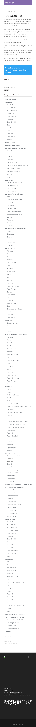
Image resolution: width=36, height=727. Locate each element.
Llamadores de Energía (14, 214)
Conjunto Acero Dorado (15, 309)
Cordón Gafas (11, 191)
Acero (9, 254)
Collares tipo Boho (13, 360)
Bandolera (10, 151)
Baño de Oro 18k (12, 354)
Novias (9, 329)
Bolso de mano (12, 154)
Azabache (10, 119)
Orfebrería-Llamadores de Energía (18, 484)
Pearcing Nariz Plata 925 (15, 620)
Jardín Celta (11, 476)
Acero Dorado (10, 99)
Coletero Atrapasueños (14, 490)
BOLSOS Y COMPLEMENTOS (15, 148)
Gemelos (10, 498)
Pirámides (10, 461)
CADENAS (9, 180)
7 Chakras (10, 104)
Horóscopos (11, 271)
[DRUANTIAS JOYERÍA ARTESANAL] (9, 3)
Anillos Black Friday (13, 395)
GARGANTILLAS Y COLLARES (16, 335)
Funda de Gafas (12, 162)
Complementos (12, 323)
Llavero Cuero (11, 510)
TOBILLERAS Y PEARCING (14, 617)
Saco (8, 177)
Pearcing (10, 220)
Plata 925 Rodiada (13, 286)
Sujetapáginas (11, 448)
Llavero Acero (11, 501)
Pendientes (11, 223)
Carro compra (8, 641)
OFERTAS (8, 387)
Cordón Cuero (11, 188)
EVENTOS (9, 321)
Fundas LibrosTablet (13, 168)
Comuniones (11, 326)
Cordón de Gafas (12, 496)
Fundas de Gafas (12, 208)
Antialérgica (11, 346)
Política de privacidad (10, 643)
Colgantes (10, 205)
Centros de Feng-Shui (14, 470)
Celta (8, 125)
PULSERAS (9, 559)
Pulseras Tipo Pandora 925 (15, 606)
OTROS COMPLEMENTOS (14, 487)
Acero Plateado (12, 110)
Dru (8, 418)
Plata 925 (10, 134)
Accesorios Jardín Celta (14, 456)
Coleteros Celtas (12, 493)
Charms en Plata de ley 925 (16, 582)
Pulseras (9, 226)
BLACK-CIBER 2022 (12, 145)
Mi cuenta (7, 639)
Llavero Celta (11, 507)
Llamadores (11, 479)
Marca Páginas (12, 516)
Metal (9, 274)
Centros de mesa (12, 473)
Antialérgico (11, 113)
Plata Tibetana (12, 289)
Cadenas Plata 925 (13, 185)
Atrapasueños (11, 116)
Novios (9, 332)
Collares (9, 237)
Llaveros (9, 217)
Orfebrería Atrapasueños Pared (17, 421)
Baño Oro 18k (11, 122)
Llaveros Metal (12, 513)
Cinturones (10, 160)
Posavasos (10, 481)
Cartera (9, 157)
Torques (9, 608)
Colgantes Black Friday (14, 412)
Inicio (5, 12)
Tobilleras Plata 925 (13, 629)
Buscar (6, 90)
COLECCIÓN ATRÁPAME (14, 194)
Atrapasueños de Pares (14, 199)
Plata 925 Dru (11, 137)
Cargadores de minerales (15, 467)
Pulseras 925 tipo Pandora (15, 614)
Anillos (9, 196)
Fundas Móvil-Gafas (13, 171)
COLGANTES (10, 249)
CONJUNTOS (10, 295)
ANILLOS (10, 12)
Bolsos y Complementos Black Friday (19, 407)
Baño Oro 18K (10, 142)
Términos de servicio (10, 646)
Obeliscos (10, 458)
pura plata (10, 445)
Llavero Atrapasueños (14, 504)
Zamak (9, 139)
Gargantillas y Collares (14, 211)
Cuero (9, 363)
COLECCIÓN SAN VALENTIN (15, 229)
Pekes (9, 131)
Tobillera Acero (12, 626)
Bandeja (9, 464)
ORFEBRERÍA (10, 453)
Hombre (10, 128)
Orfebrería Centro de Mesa (16, 424)
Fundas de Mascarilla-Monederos (18, 165)
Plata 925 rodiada (12, 436)
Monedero (10, 174)
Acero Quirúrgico (12, 530)
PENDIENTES (10, 519)
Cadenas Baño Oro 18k (14, 182)
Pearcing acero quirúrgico (15, 427)
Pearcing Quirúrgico (13, 623)
